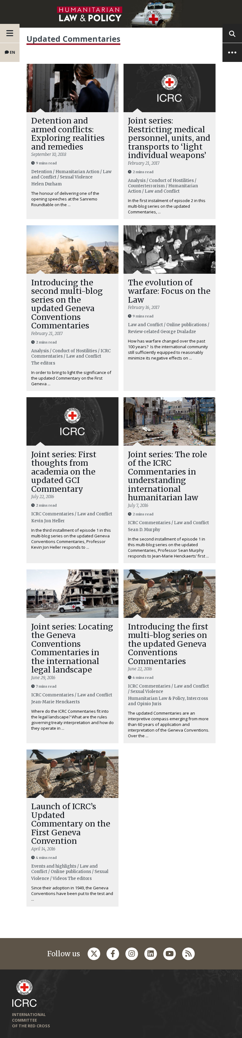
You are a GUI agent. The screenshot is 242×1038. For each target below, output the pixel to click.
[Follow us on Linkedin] (150, 953)
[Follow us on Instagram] (131, 953)
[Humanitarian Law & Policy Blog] (121, 14)
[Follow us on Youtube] (169, 953)
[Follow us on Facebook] (113, 953)
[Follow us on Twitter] (94, 953)
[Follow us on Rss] (188, 953)
